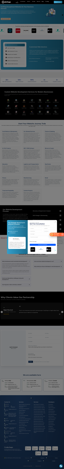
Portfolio (33, 1)
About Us (38, 1)
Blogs (43, 1)
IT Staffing (47, 1)
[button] (24, 243)
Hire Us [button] (28, 1)
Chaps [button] (17, 2)
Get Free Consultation (42, 244)
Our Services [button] (22, 1)
